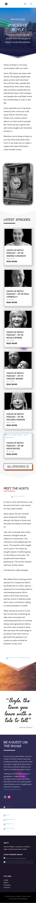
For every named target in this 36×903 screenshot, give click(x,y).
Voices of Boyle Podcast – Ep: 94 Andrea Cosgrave (16, 253)
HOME (6, 880)
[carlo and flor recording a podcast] (18, 658)
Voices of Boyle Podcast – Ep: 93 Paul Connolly (17, 294)
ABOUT (6, 882)
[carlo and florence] (18, 497)
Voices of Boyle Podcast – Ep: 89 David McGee (15, 445)
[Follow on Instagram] (9, 797)
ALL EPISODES (16, 466)
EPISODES (7, 885)
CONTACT (7, 887)
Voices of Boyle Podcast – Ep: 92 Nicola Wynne (15, 335)
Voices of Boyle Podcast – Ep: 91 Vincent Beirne (15, 376)
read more (11, 261)
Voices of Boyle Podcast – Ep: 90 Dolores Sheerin (15, 417)
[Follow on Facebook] (5, 797)
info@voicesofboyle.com (12, 789)
